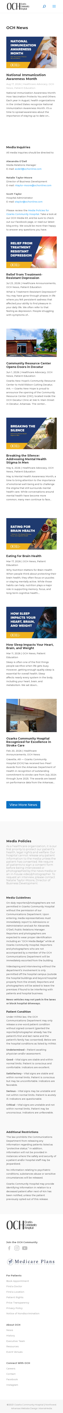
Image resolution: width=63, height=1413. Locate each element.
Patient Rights (14, 1297)
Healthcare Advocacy (35, 84)
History (10, 1335)
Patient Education (24, 88)
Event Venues (14, 1351)
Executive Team (15, 1341)
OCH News (12, 287)
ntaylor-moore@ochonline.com (33, 185)
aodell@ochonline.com (28, 168)
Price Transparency (17, 1302)
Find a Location (15, 1291)
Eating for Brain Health (23, 556)
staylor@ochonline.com (28, 201)
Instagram (12, 1384)
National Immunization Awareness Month (26, 77)
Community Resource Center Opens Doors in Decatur (28, 365)
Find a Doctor (14, 1286)
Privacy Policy (14, 1308)
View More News (23, 805)
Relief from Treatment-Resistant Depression (24, 276)
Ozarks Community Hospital (28, 1404)
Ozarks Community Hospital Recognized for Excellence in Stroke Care (28, 742)
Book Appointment (17, 1281)
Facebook (12, 1379)
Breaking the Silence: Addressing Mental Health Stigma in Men (26, 459)
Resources (12, 1346)
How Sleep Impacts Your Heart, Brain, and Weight (30, 646)
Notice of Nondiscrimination (22, 1313)
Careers (10, 1368)
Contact (11, 1373)
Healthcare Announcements (39, 283)
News (9, 1330)
